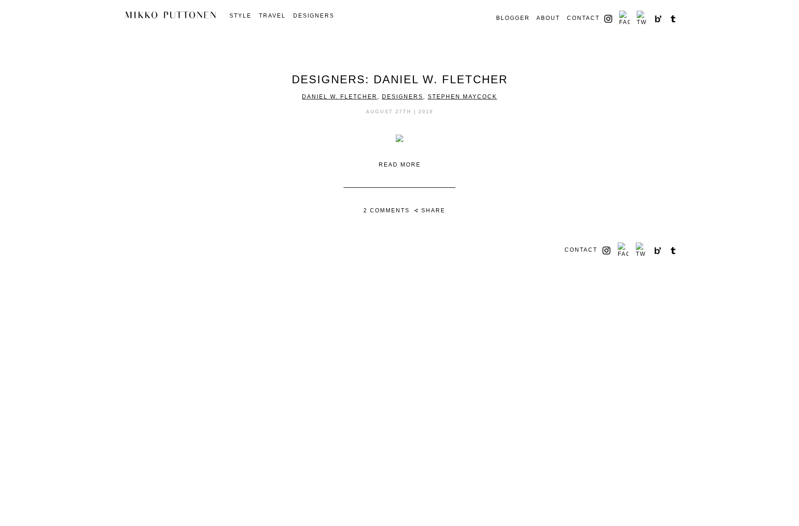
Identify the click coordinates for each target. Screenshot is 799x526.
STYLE (240, 15)
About (548, 18)
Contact (583, 18)
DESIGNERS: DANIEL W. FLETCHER (400, 79)
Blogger (513, 18)
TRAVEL (272, 15)
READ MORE (400, 164)
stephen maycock (462, 96)
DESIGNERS (313, 15)
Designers (402, 96)
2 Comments (386, 210)
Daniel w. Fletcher (339, 96)
